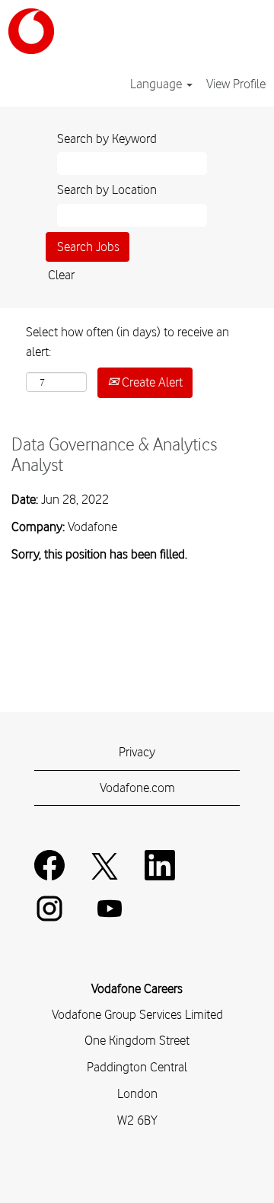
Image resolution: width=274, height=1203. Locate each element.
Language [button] (157, 83)
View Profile (236, 83)
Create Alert (151, 382)
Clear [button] (61, 274)
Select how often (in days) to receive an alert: (127, 341)
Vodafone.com (137, 787)
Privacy (137, 751)
